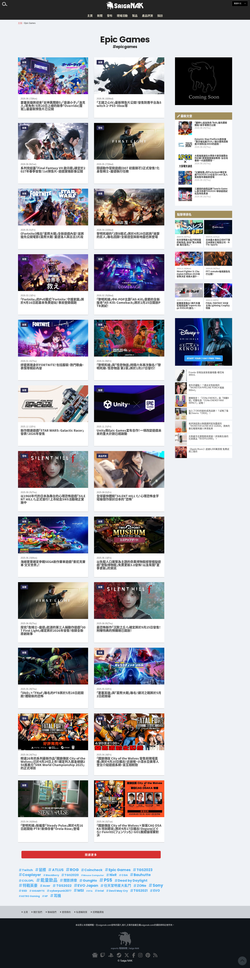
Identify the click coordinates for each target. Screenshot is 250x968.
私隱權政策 (81, 912)
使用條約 (66, 912)
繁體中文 (238, 3)
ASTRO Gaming (30, 896)
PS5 (108, 880)
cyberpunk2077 (60, 891)
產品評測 (147, 15)
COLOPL (28, 881)
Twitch (27, 870)
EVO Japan (88, 885)
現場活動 (122, 15)
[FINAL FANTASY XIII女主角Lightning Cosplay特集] (218, 290)
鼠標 (42, 870)
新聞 (100, 15)
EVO (156, 890)
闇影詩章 (70, 880)
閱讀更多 (91, 855)
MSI (80, 890)
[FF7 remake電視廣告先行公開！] (218, 259)
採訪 (160, 15)
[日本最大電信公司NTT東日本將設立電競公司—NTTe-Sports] (218, 227)
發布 (109, 15)
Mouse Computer (93, 875)
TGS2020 (71, 875)
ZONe (141, 885)
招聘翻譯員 (98, 912)
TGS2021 (141, 890)
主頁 (90, 15)
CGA (125, 875)
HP (46, 896)
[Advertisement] (203, 81)
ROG (74, 869)
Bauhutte (142, 874)
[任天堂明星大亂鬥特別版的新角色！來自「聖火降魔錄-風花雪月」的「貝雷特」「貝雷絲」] (189, 227)
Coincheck (93, 870)
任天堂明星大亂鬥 (117, 885)
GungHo (90, 880)
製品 (135, 15)
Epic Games (120, 870)
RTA (90, 891)
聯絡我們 (52, 912)
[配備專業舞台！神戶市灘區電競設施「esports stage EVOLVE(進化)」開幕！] (189, 290)
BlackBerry (52, 875)
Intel (100, 891)
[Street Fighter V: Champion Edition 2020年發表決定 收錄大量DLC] (189, 259)
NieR (113, 875)
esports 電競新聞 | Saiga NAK (125, 948)
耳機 (57, 895)
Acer (46, 886)
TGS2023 (145, 870)
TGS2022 (64, 885)
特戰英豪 (30, 885)
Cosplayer (31, 874)
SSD (24, 891)
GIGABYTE (38, 891)
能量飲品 (48, 880)
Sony (158, 885)
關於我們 (37, 912)
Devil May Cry (118, 891)
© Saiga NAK (125, 960)
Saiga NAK (125, 6)
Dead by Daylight (132, 880)
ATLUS (58, 870)
